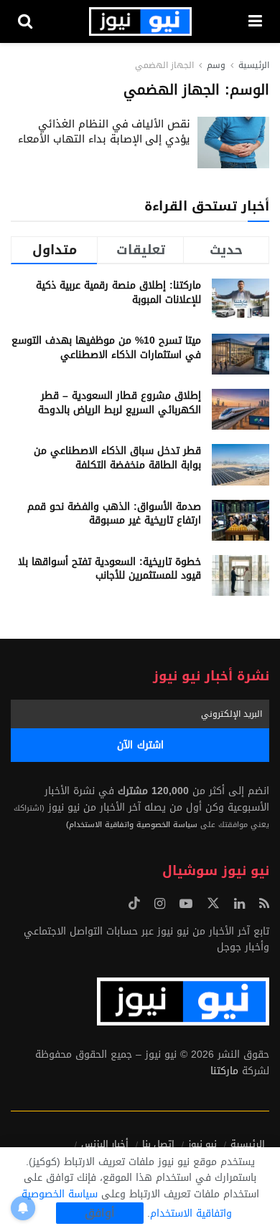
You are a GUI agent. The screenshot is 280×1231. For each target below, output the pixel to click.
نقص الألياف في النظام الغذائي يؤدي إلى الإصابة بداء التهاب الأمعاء (104, 131)
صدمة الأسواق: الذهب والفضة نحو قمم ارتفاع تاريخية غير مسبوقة (114, 514)
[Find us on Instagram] (159, 904)
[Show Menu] (255, 21)
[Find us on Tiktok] (134, 904)
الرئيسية (253, 65)
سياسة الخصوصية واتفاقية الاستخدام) (131, 824)
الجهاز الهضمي (164, 65)
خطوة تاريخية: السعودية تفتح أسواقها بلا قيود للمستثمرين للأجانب (109, 569)
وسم (216, 65)
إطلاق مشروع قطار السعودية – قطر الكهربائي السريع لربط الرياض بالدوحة (119, 403)
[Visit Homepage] (140, 21)
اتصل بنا (158, 1144)
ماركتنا (224, 1071)
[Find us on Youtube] (185, 904)
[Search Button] (25, 21)
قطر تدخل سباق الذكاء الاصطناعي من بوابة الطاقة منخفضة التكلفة (117, 458)
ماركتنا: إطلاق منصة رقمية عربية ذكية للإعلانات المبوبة (118, 292)
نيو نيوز (202, 1144)
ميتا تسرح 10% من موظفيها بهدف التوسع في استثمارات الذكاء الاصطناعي (106, 348)
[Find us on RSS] (264, 904)
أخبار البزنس (105, 1144)
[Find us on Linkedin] (239, 904)
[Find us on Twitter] (213, 904)
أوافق (100, 1213)
